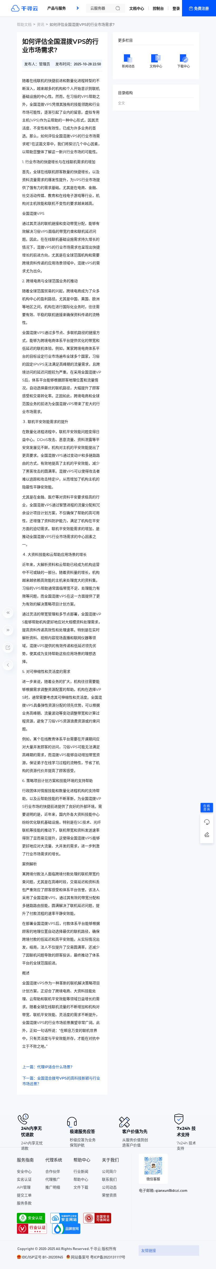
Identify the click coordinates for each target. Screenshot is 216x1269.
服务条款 (24, 1203)
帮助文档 (24, 24)
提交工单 (24, 1195)
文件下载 (80, 1187)
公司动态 (109, 1187)
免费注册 (201, 8)
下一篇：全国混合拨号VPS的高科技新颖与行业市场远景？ (61, 1081)
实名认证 (24, 1179)
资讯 (40, 24)
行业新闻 (80, 1171)
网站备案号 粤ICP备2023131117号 (98, 1257)
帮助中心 (80, 1179)
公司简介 (109, 1171)
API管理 (24, 1187)
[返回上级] (8, 665)
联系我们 (109, 1179)
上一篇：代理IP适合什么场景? (47, 1066)
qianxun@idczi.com (171, 1190)
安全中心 (24, 1171)
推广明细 (52, 1187)
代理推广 (52, 1179)
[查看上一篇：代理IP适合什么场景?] (8, 612)
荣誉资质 (109, 1195)
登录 (176, 8)
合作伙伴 (52, 1171)
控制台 (158, 8)
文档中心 (136, 8)
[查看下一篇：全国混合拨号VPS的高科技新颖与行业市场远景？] (8, 630)
